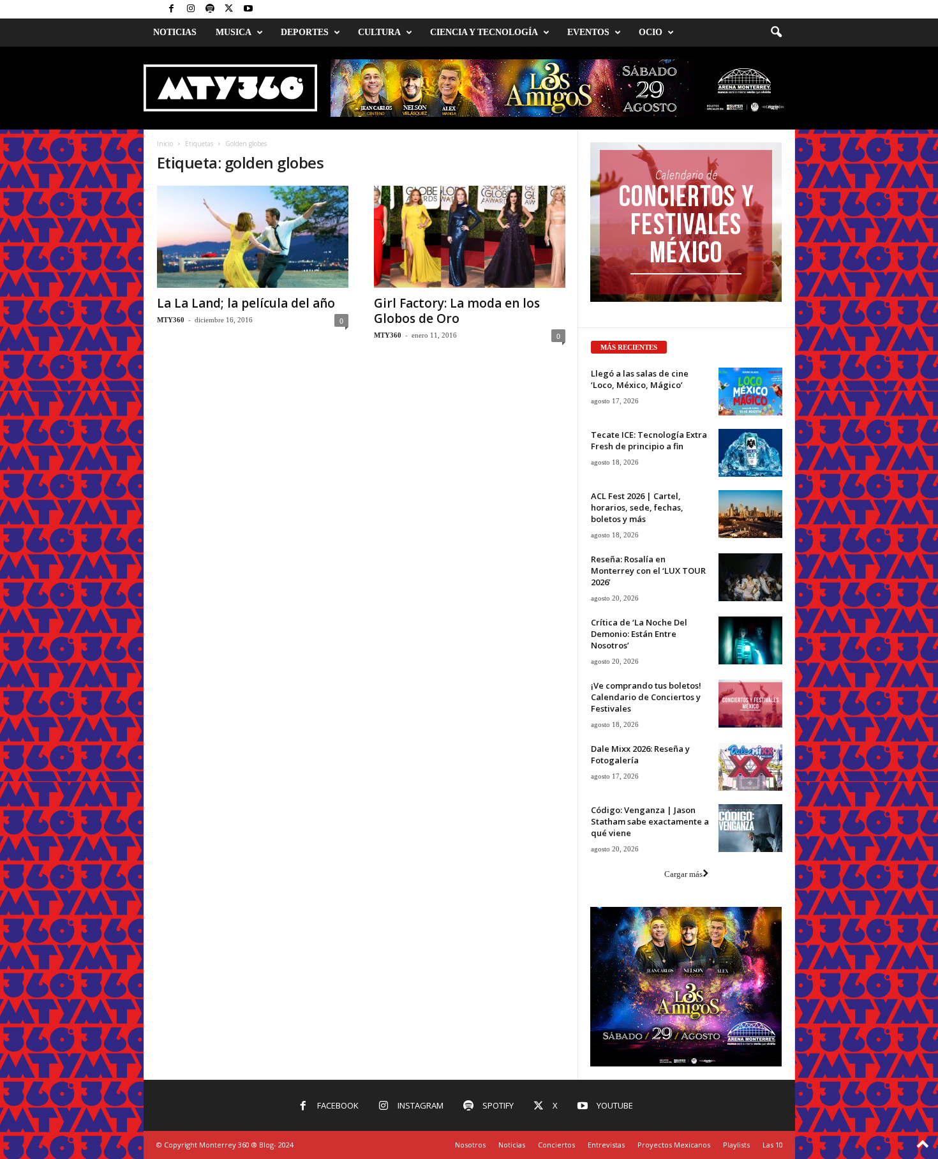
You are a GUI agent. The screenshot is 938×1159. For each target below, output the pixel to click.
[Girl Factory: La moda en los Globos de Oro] (469, 237)
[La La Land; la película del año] (252, 237)
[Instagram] (190, 9)
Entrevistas (606, 1144)
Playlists (736, 1144)
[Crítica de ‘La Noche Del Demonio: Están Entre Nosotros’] (750, 640)
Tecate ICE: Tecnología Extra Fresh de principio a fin (649, 440)
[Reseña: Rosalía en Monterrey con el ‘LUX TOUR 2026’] (750, 577)
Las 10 (773, 1144)
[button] (776, 33)
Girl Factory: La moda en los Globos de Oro (457, 311)
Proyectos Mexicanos (673, 1144)
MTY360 (170, 320)
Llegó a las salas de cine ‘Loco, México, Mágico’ (640, 379)
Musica (233, 32)
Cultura (379, 32)
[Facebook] (171, 9)
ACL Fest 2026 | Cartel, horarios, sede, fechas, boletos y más (637, 507)
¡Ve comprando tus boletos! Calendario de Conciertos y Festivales (646, 697)
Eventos (588, 32)
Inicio (165, 143)
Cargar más (683, 874)
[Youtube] (248, 9)
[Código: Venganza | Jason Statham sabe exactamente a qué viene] (750, 828)
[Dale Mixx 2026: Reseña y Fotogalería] (750, 767)
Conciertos (556, 1144)
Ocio (650, 32)
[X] (229, 9)
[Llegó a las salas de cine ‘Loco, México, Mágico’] (750, 391)
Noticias (175, 32)
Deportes (305, 32)
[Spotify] (210, 9)
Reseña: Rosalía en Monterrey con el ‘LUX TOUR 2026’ (648, 570)
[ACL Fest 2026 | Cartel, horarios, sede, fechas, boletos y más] (750, 514)
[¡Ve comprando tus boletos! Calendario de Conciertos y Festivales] (750, 704)
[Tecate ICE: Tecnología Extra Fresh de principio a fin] (750, 453)
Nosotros (470, 1144)
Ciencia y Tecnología (484, 32)
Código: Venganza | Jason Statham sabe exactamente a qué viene (650, 821)
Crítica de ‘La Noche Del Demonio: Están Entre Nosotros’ (639, 634)
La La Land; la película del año (246, 303)
